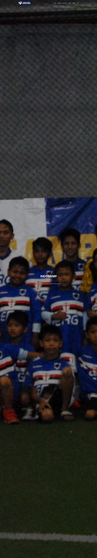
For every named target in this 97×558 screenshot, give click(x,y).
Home (55, 3)
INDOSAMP (48, 276)
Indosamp (59, 3)
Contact (69, 3)
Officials (74, 3)
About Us (64, 3)
